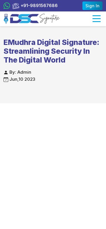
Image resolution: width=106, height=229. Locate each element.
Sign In (92, 5)
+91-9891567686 (38, 5)
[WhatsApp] (7, 6)
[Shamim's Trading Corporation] (31, 18)
